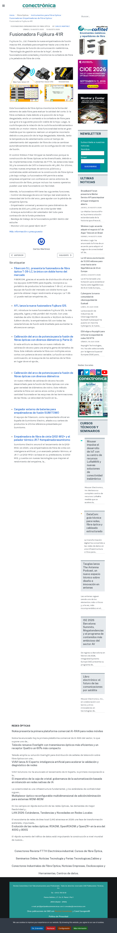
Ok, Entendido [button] (37, 928)
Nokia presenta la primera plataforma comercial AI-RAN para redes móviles (57, 731)
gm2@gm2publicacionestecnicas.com (50, 906)
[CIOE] (93, 74)
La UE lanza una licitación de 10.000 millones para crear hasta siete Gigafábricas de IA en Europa (92, 265)
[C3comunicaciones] (93, 40)
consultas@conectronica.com (75, 906)
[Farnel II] (93, 108)
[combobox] (93, 16)
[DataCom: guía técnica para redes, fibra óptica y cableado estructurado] (81, 513)
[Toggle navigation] (3, 6)
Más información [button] (80, 928)
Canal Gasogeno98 (82, 911)
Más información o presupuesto (26, 231)
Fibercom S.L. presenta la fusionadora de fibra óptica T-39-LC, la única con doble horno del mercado (42, 271)
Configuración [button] (64, 928)
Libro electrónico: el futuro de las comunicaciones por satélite (92, 683)
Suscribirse (90, 166)
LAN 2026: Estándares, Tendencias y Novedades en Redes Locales (52, 812)
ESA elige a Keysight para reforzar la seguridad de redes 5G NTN (93, 334)
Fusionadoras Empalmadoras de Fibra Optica (30, 26)
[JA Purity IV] (39, 5)
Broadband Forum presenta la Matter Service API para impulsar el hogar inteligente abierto (92, 197)
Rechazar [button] (51, 928)
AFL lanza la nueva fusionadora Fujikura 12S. (40, 305)
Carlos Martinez (41, 249)
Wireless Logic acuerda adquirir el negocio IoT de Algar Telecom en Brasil (92, 229)
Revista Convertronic (63, 911)
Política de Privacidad (58, 916)
